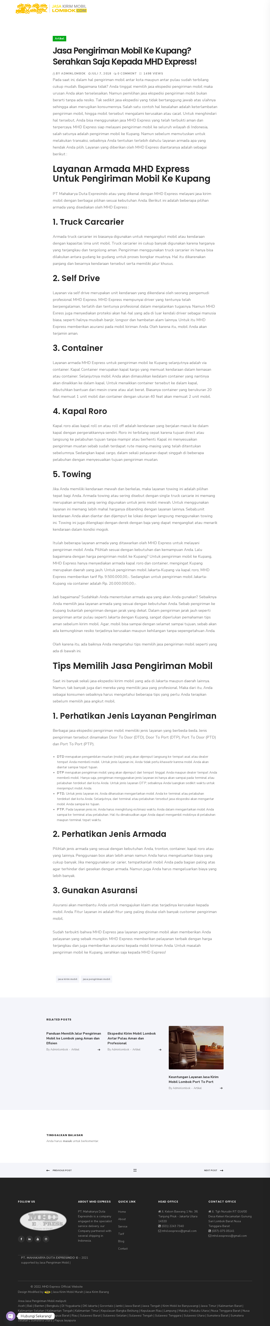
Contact (202, 8)
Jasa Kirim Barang (97, 1292)
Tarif (164, 8)
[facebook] (225, 8)
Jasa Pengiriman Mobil (54, 1263)
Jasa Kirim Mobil (63, 1292)
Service (144, 8)
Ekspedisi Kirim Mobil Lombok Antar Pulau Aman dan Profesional (132, 1038)
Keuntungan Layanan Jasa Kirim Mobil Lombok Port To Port (194, 1079)
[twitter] (231, 8)
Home (105, 8)
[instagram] (238, 8)
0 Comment (127, 73)
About (124, 8)
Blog (181, 8)
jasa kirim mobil (67, 979)
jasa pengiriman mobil (96, 979)
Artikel (59, 39)
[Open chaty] (10, 1316)
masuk (67, 1141)
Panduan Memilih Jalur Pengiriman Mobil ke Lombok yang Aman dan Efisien (73, 1038)
